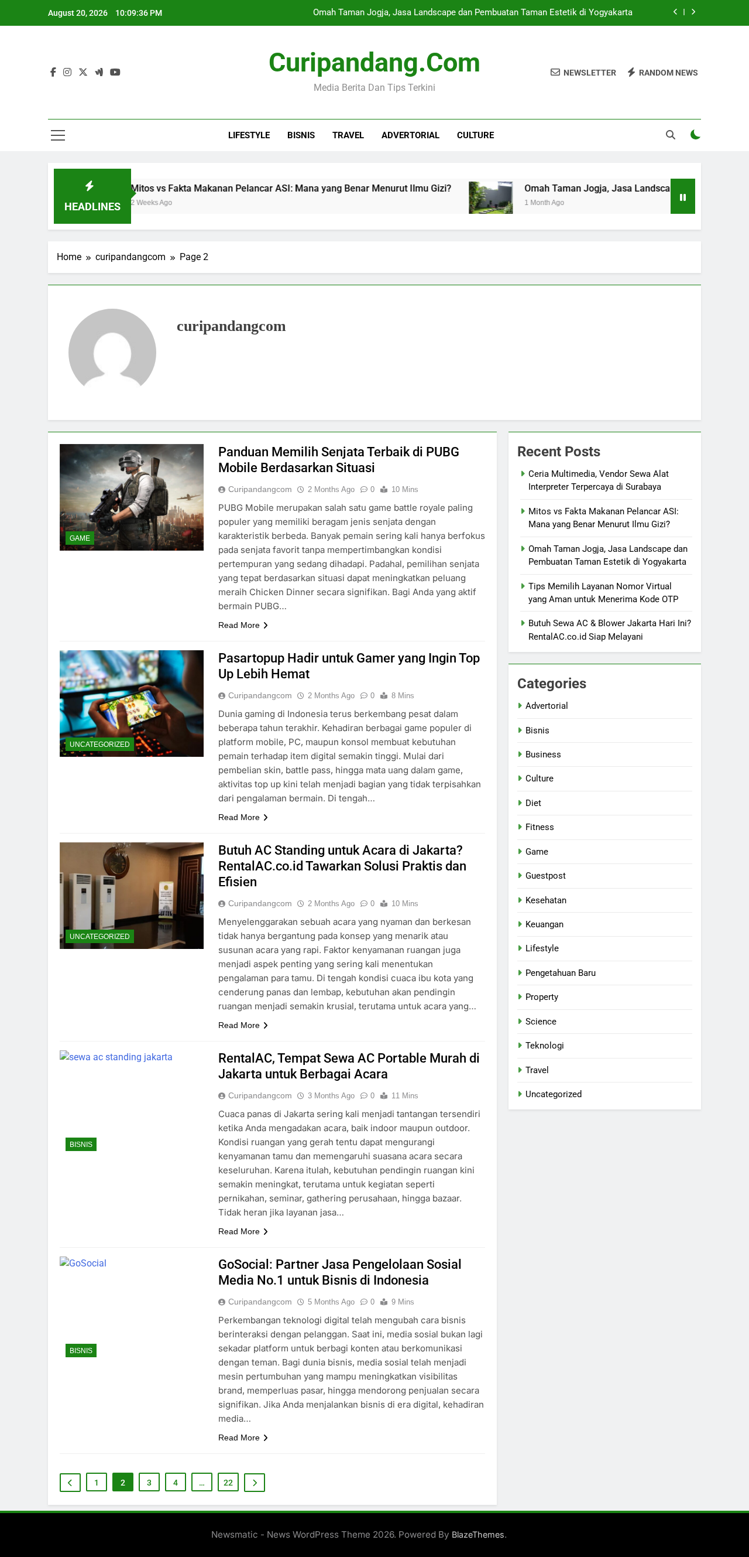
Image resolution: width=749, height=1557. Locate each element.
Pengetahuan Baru (560, 973)
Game (80, 538)
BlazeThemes (478, 1534)
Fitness (539, 827)
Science (540, 1021)
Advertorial (410, 135)
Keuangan (544, 924)
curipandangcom (260, 489)
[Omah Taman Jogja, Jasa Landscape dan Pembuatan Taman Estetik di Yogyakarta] (457, 204)
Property (541, 997)
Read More (239, 625)
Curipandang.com (374, 62)
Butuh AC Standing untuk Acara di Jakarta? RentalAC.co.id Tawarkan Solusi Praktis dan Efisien (342, 866)
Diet (533, 803)
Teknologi (544, 1045)
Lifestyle (249, 135)
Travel (348, 135)
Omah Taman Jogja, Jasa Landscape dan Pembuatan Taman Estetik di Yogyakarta (473, 13)
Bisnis (301, 135)
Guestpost (545, 875)
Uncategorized (100, 744)
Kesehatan (545, 900)
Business (543, 754)
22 (228, 1482)
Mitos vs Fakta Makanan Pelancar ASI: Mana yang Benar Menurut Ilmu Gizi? (257, 188)
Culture (475, 135)
